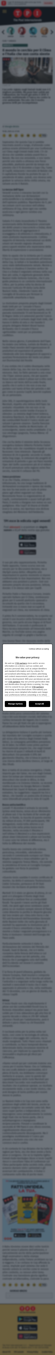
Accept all (39, 704)
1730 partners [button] (21, 663)
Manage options (15, 704)
